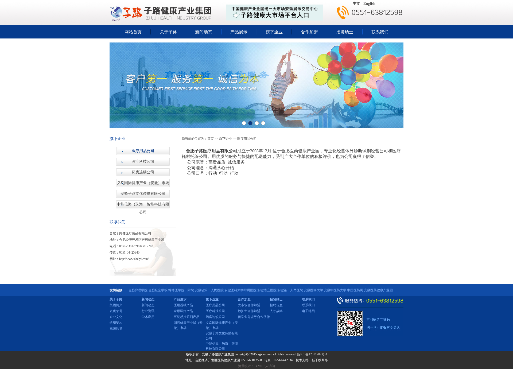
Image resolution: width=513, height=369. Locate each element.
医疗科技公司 (143, 162)
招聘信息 (276, 305)
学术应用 (148, 317)
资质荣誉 (116, 311)
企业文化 (116, 317)
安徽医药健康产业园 (378, 290)
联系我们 (379, 32)
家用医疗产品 (183, 311)
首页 (210, 139)
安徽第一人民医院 (290, 290)
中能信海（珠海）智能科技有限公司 (143, 205)
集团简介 (116, 305)
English (369, 4)
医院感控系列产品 (186, 317)
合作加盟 (309, 32)
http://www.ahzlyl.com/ (134, 259)
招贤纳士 (344, 32)
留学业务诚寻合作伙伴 (254, 317)
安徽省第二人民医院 (209, 290)
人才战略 (276, 311)
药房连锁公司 (143, 172)
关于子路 (168, 32)
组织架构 (116, 323)
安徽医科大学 (313, 290)
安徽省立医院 (267, 290)
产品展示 (238, 32)
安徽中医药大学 (335, 290)
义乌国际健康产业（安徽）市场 (143, 183)
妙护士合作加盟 (249, 311)
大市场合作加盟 (249, 305)
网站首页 (133, 32)
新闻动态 (203, 32)
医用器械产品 (183, 305)
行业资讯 (148, 311)
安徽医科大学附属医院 (240, 290)
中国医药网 (355, 290)
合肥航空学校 (158, 290)
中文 (356, 4)
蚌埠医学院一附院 (181, 290)
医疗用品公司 (143, 151)
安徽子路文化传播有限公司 (143, 194)
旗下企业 (274, 32)
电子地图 (308, 311)
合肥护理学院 (137, 290)
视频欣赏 (116, 329)
